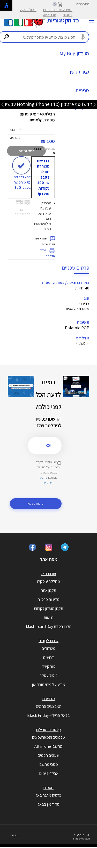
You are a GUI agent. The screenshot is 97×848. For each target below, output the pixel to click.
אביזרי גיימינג (48, 773)
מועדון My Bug (74, 53)
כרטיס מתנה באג (48, 795)
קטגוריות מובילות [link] (48, 729)
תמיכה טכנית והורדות (57, 9)
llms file (15, 835)
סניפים (82, 90)
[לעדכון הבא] (2, 104)
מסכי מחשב (48, 764)
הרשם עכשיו (35, 503)
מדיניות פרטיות (48, 599)
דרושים (67, 15)
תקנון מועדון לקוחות (48, 608)
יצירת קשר (79, 72)
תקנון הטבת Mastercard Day (48, 626)
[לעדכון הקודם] (94, 104)
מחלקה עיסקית (48, 581)
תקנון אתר (48, 590)
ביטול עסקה (28, 9)
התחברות (82, 4)
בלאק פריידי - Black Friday (48, 715)
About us (49, 15)
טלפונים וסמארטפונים (48, 737)
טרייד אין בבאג (48, 804)
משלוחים (48, 648)
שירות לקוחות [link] (48, 640)
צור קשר (48, 666)
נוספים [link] (48, 787)
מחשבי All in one (48, 746)
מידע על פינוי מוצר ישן (48, 684)
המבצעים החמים (48, 706)
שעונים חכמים (48, 755)
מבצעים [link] (48, 698)
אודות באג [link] (48, 573)
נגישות (49, 617)
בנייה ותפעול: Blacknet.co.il (81, 836)
